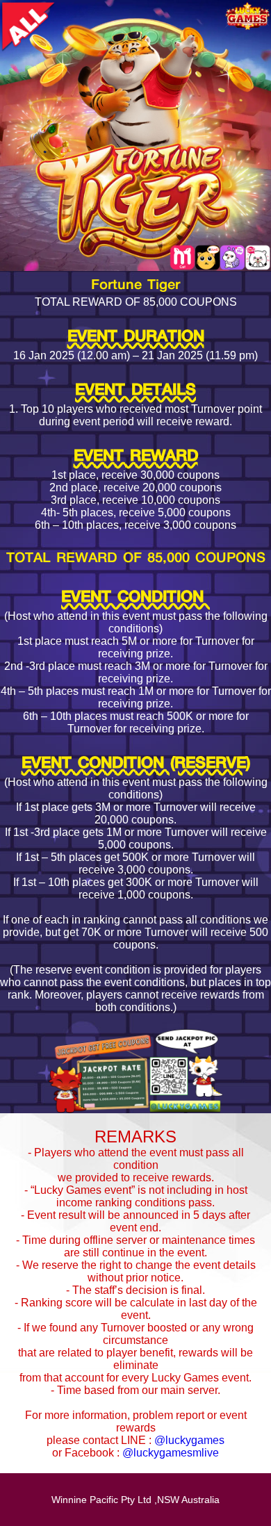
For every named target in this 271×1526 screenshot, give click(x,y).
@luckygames (189, 1440)
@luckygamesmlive (170, 1453)
